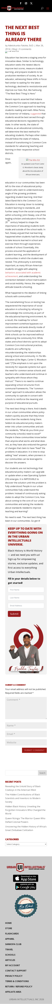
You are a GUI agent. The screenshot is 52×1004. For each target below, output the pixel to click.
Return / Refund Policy (18, 986)
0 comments (25, 49)
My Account (12, 965)
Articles (10, 960)
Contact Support (16, 970)
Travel (9, 949)
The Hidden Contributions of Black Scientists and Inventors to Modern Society (22, 798)
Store (8, 928)
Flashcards (12, 933)
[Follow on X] (31, 3)
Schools (10, 954)
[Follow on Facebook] (21, 3)
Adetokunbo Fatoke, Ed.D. (21, 45)
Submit (14, 613)
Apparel (9, 938)
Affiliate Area (13, 991)
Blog (14, 49)
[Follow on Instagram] (26, 3)
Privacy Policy (13, 975)
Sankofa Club (13, 944)
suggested (35, 113)
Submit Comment (34, 750)
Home (8, 923)
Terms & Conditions (17, 981)
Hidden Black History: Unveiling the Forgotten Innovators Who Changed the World (25, 810)
